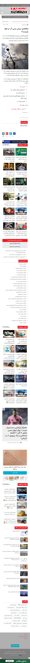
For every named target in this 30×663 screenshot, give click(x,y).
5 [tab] (13, 442)
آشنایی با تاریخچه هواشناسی (21, 268)
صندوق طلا (24, 621)
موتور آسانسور (13, 605)
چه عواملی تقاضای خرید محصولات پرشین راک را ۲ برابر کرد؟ (11, 552)
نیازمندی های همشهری (16, 5)
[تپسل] (1, 658)
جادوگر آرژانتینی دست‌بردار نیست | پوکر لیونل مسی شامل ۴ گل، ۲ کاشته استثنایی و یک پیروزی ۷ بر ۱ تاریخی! (16, 433)
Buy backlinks (17, 618)
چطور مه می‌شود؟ (23, 322)
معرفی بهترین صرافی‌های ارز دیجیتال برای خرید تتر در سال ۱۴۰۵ (12, 558)
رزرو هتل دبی (24, 626)
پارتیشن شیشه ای (16, 621)
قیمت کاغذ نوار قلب (16, 531)
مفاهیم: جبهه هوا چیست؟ (21, 272)
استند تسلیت (24, 615)
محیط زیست (13, 21)
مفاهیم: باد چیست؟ (22, 264)
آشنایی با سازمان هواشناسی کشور (20, 285)
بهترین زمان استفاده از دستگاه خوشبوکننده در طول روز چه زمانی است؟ (11, 545)
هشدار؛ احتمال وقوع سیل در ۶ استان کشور (17, 254)
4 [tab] (15, 442)
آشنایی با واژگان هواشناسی (18, 109)
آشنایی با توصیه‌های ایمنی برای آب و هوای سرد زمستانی (16, 290)
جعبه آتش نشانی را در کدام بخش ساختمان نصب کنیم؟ (12, 565)
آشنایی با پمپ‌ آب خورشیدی (21, 301)
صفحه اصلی (26, 21)
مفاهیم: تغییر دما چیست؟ (21, 281)
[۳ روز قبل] (24, 560)
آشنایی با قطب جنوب (22, 314)
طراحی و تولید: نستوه (14, 655)
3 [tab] (17, 442)
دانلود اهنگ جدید (7, 623)
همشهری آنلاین (18, 10)
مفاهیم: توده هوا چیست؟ (21, 270)
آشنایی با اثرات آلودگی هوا (21, 292)
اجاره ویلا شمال (10, 607)
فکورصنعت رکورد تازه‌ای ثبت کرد (14, 592)
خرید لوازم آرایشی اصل (15, 610)
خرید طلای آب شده (23, 613)
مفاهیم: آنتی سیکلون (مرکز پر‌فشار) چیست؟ (18, 279)
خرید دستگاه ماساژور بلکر (21, 607)
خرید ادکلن (24, 610)
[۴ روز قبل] (24, 573)
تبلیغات (25, 638)
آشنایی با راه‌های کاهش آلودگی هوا (19, 283)
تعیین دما (22, 87)
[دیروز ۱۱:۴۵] (24, 539)
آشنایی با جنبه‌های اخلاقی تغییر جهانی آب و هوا (17, 298)
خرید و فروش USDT (22, 605)
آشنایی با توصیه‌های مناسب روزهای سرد (18, 320)
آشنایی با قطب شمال (22, 318)
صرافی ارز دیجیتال (8, 618)
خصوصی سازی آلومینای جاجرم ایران (13, 578)
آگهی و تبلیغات (8, 5)
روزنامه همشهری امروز (25, 5)
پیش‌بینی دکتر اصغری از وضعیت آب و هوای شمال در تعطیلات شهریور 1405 (12, 585)
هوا (4, 71)
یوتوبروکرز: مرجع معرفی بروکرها (20, 623)
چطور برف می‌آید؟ (23, 266)
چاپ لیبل (25, 618)
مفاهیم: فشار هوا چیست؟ (21, 275)
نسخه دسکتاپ (15, 646)
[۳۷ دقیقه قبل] (15, 416)
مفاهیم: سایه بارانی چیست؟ (21, 303)
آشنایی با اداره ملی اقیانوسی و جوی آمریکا (18, 307)
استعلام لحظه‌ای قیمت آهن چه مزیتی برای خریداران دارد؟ (12, 572)
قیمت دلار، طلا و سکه (23, 636)
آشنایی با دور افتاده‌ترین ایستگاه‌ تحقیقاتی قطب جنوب (16, 305)
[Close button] (29, 658)
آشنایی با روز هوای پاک (22, 294)
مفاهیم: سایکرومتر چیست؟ (21, 312)
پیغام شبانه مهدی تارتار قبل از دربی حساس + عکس (15, 17)
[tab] (15, 240)
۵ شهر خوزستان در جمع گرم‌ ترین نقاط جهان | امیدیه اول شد (14, 257)
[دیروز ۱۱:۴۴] (24, 546)
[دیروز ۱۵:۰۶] (24, 533)
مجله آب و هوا (24, 125)
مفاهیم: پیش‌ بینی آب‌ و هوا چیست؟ (16, 30)
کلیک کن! (15, 473)
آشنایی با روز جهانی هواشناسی (20, 296)
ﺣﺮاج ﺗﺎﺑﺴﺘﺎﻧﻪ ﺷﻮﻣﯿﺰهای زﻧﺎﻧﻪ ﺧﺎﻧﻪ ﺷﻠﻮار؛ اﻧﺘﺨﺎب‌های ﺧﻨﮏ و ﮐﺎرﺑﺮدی (12, 538)
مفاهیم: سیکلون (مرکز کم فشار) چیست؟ (18, 277)
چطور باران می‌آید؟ (22, 309)
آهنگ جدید (16, 615)
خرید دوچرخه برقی (8, 615)
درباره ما (25, 634)
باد (17, 101)
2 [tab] (19, 442)
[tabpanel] (15, 424)
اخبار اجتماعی (19, 21)
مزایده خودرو (14, 613)
